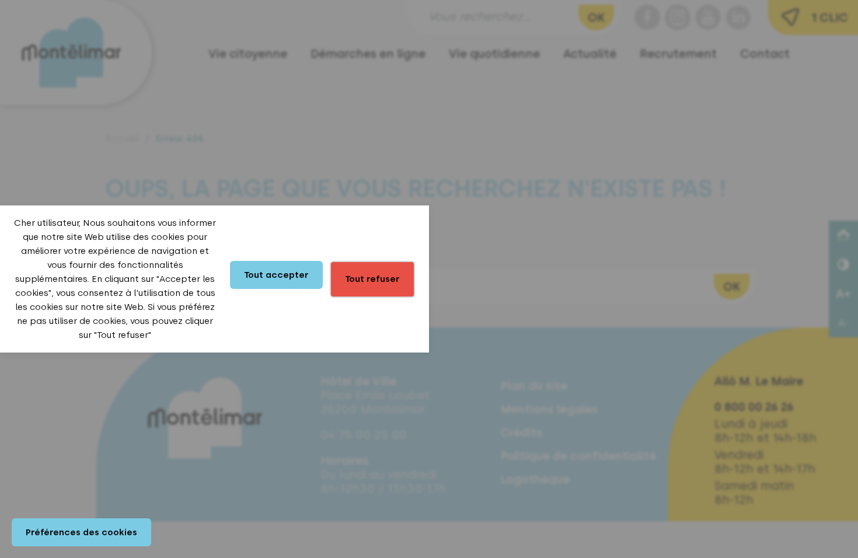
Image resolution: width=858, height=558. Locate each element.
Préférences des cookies (81, 532)
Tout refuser (372, 279)
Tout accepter (276, 275)
